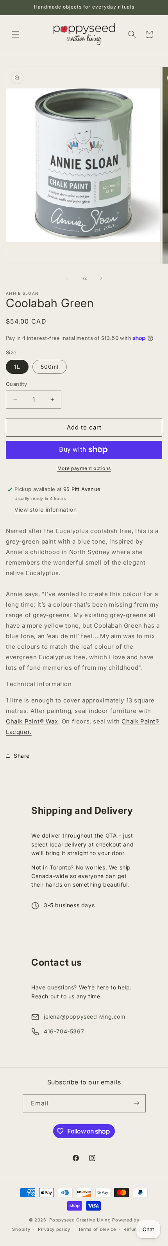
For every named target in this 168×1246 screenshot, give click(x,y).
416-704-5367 (64, 1031)
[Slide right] (101, 278)
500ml (50, 366)
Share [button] (22, 755)
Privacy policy (54, 1229)
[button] (15, 34)
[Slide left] (66, 278)
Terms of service (97, 1229)
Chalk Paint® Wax (32, 721)
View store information (45, 509)
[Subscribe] (136, 1103)
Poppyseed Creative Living (80, 1220)
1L (17, 366)
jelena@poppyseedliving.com (84, 1016)
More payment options (84, 468)
